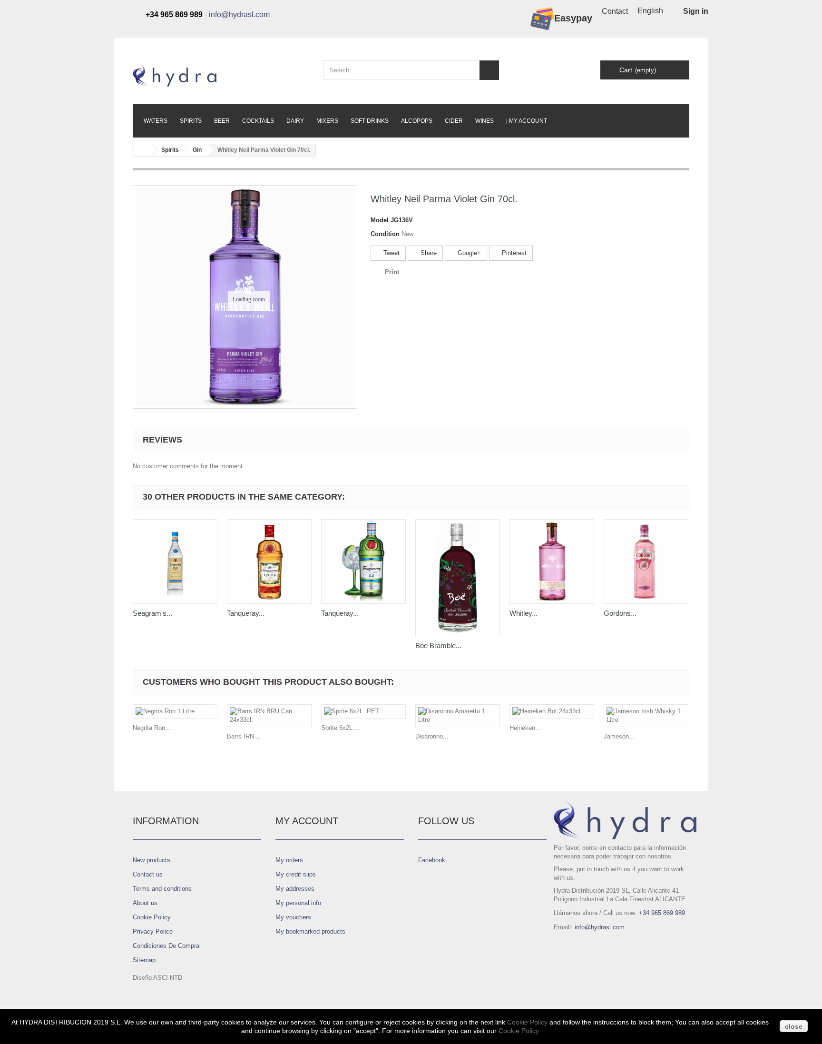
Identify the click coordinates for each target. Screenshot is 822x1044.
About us (145, 902)
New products (151, 860)
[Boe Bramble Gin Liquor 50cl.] (457, 577)
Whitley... (523, 613)
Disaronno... (432, 736)
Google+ (468, 252)
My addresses (294, 888)
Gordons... (620, 613)
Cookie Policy (152, 917)
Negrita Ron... (152, 727)
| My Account (526, 121)
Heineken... (525, 727)
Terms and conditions (162, 888)
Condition (385, 233)
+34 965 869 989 (662, 912)
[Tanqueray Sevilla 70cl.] (269, 561)
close (793, 1026)
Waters (155, 121)
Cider (454, 121)
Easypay (573, 18)
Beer (222, 121)
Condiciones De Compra (166, 945)
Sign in (695, 11)
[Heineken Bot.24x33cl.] (551, 711)
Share (428, 252)
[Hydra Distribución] (221, 75)
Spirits (191, 121)
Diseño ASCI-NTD (157, 977)
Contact (615, 11)
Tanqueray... (245, 613)
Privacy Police (153, 931)
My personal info (298, 902)
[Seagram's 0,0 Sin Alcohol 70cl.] (175, 561)
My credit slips (295, 874)
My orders (289, 860)
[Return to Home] (143, 150)
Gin (197, 150)
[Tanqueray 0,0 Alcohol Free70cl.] (363, 561)
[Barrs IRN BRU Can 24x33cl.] (269, 715)
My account (306, 821)
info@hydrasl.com (239, 14)
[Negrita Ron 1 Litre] (175, 711)
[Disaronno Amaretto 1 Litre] (457, 715)
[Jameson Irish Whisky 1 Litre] (646, 715)
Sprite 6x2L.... (340, 727)
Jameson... (619, 736)
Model (380, 220)
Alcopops (416, 121)
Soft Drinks (370, 121)
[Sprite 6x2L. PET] (363, 711)
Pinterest (513, 252)
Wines (484, 121)
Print (392, 272)
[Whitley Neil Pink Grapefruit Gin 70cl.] (551, 561)
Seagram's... (152, 613)
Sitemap (144, 960)
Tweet (391, 252)
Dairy (295, 121)
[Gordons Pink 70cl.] (646, 561)
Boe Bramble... (438, 645)
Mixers (327, 121)
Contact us (148, 874)
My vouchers (293, 917)
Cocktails (258, 121)
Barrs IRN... (243, 736)
